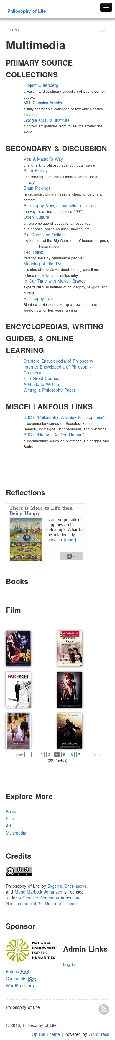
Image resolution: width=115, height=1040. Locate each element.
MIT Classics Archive (43, 103)
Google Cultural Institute (47, 120)
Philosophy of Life (26, 11)
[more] (70, 539)
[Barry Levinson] (18, 729)
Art (8, 826)
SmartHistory (36, 170)
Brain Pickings (37, 188)
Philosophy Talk (38, 298)
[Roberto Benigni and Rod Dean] (70, 647)
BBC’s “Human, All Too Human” (54, 435)
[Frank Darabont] (70, 729)
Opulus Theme (46, 1034)
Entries (17, 971)
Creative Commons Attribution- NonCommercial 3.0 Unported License (43, 901)
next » (96, 754)
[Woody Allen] (18, 688)
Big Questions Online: (45, 234)
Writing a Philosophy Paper (49, 390)
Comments (21, 978)
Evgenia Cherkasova (67, 886)
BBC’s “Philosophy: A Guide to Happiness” (64, 417)
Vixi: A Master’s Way (43, 159)
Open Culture (36, 217)
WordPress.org (20, 985)
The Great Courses (42, 378)
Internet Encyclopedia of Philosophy (58, 367)
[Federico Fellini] (18, 647)
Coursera (32, 373)
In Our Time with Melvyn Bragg (54, 281)
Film (10, 819)
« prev (17, 754)
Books (11, 811)
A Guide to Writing (41, 384)
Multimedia (16, 833)
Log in (69, 964)
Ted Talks (33, 252)
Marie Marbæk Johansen (38, 892)
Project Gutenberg (41, 85)
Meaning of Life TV (42, 264)
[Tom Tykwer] (70, 688)
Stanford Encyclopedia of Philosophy (58, 361)
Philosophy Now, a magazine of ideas (60, 205)
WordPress (98, 1034)
